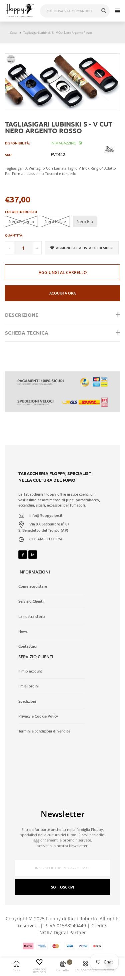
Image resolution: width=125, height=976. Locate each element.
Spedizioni (27, 701)
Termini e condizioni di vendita (44, 731)
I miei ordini (28, 686)
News (23, 631)
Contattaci (27, 646)
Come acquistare (32, 586)
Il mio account (30, 671)
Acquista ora (62, 293)
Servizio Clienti (31, 601)
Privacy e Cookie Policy (38, 716)
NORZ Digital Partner (62, 932)
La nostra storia (31, 616)
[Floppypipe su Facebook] (22, 554)
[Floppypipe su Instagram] (32, 554)
